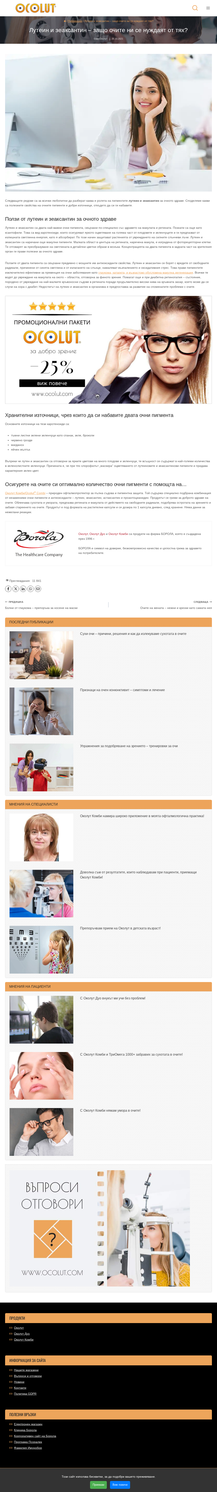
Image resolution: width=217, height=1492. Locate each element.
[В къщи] (65, 21)
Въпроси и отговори (28, 1376)
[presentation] (41, 655)
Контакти (20, 1387)
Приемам (98, 1484)
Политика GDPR (25, 1393)
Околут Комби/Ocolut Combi (25, 493)
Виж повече (120, 1484)
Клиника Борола (25, 1430)
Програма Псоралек (28, 1442)
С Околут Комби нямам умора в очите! (110, 1110)
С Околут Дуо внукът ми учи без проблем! (112, 998)
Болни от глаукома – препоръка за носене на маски (41, 605)
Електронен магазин (28, 1424)
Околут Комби (23, 1339)
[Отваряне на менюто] (208, 8)
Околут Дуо (22, 1333)
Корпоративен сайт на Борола (35, 1436)
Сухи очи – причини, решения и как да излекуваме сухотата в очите (133, 634)
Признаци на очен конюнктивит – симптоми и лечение (122, 690)
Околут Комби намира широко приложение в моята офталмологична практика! (142, 816)
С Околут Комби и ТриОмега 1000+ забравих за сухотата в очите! (131, 1054)
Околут (19, 1327)
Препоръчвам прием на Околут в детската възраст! (120, 928)
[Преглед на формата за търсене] (195, 8)
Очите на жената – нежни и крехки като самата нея (176, 605)
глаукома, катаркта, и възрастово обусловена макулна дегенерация (145, 272)
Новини (19, 1382)
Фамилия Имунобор (28, 1448)
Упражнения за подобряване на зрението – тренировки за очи (129, 746)
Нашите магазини (26, 1370)
